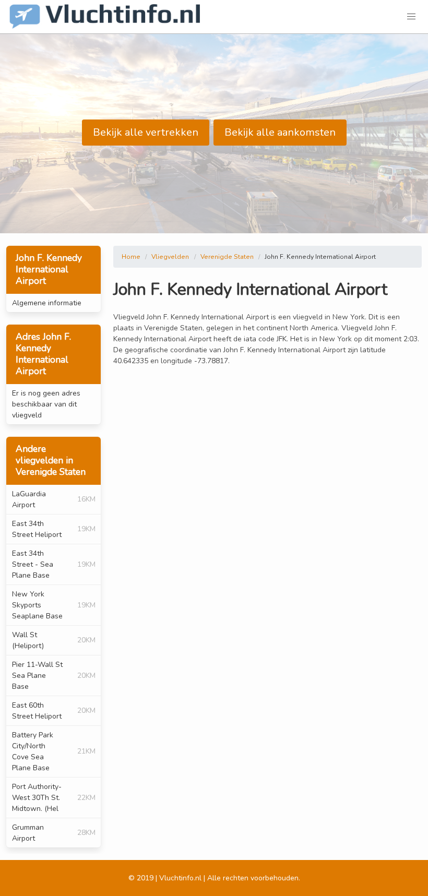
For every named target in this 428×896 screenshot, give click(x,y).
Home (131, 257)
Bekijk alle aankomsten (280, 132)
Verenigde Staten (227, 257)
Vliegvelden (170, 257)
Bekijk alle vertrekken (145, 132)
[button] (411, 16)
